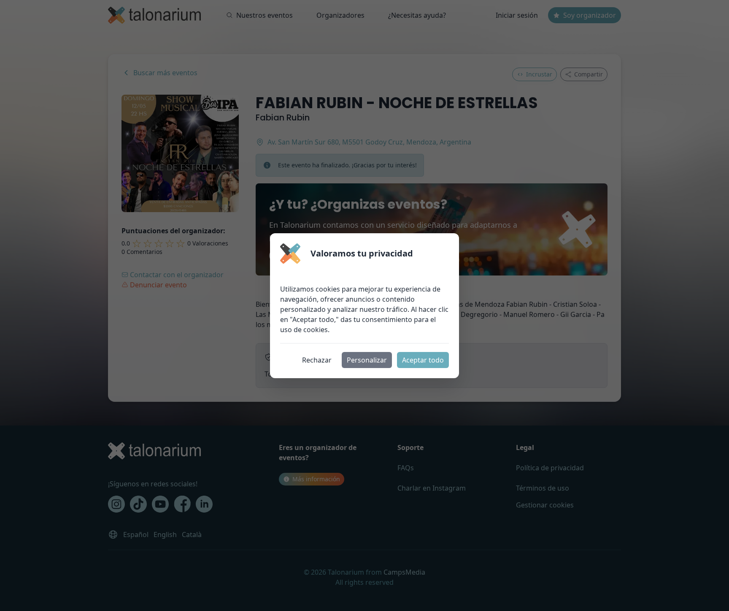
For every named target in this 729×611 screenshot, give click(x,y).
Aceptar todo (423, 360)
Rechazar (317, 360)
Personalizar (367, 360)
